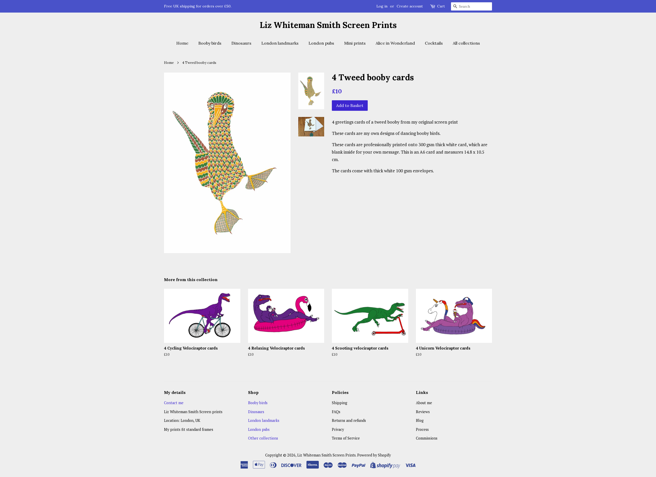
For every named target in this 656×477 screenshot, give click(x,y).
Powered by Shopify (374, 455)
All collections (466, 43)
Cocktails (434, 43)
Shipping (339, 402)
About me (424, 402)
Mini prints (355, 43)
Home (182, 43)
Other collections (263, 438)
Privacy (338, 429)
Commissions (426, 438)
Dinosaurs (241, 43)
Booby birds (209, 43)
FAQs (336, 411)
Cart (441, 6)
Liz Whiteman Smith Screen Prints (328, 25)
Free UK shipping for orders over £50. (197, 6)
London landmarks (280, 43)
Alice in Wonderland (395, 43)
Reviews (423, 411)
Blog (420, 420)
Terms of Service (346, 438)
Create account (410, 6)
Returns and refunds (349, 420)
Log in (381, 6)
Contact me (173, 402)
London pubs (321, 43)
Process (422, 429)
